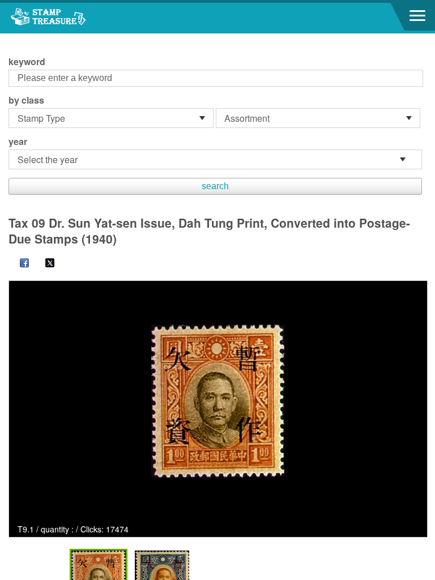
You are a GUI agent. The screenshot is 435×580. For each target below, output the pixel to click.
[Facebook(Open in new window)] (18, 264)
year (17, 142)
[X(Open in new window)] (44, 264)
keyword (26, 62)
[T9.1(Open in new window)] (218, 401)
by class (26, 100)
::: (11, 38)
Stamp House (70, 18)
